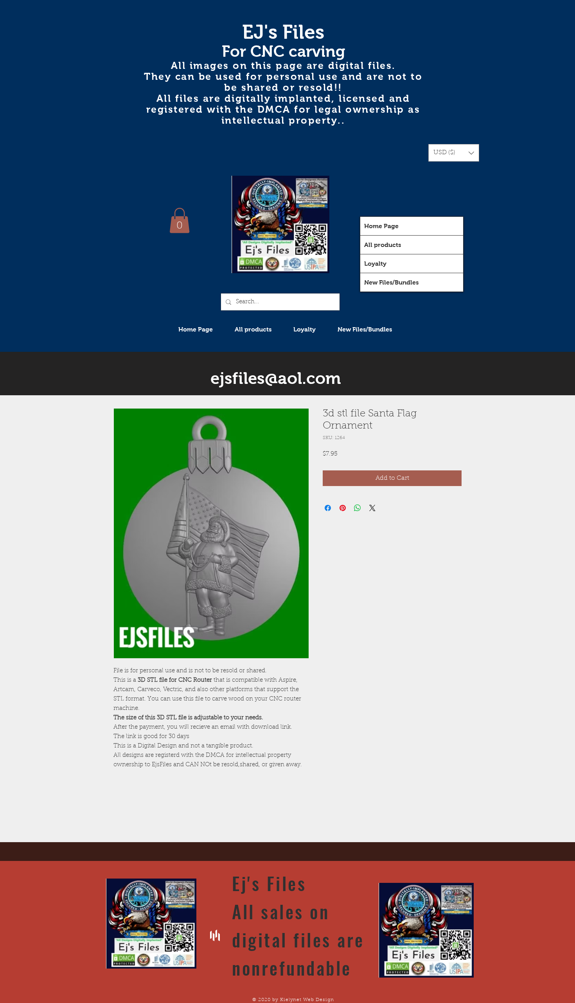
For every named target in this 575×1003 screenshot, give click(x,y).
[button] (453, 153)
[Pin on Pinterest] (342, 508)
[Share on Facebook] (327, 508)
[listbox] (453, 153)
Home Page (381, 226)
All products (382, 244)
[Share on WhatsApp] (357, 508)
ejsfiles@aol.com (275, 378)
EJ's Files (283, 32)
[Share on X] (372, 508)
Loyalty (375, 263)
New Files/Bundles (391, 282)
